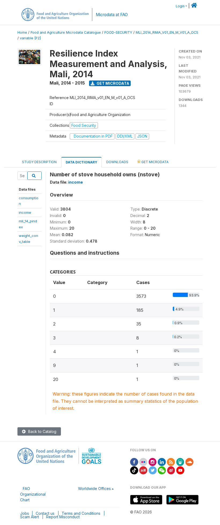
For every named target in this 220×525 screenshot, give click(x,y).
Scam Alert (29, 516)
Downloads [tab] (117, 162)
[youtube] (180, 470)
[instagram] (153, 461)
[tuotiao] (143, 470)
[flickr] (143, 461)
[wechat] (162, 470)
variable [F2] (30, 38)
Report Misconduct (63, 516)
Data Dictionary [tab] (81, 162)
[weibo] (171, 470)
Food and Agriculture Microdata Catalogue (66, 32)
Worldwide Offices (94, 488)
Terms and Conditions (81, 513)
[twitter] (153, 470)
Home (22, 32)
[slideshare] (180, 461)
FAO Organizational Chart (33, 494)
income (25, 212)
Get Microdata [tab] (154, 162)
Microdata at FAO (112, 14)
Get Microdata (112, 83)
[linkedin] (162, 461)
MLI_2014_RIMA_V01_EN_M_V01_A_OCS (167, 32)
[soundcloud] (189, 461)
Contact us (45, 513)
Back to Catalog (41, 431)
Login (180, 6)
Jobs (24, 513)
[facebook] (134, 461)
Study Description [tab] (39, 162)
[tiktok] (134, 470)
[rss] (171, 461)
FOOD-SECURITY (118, 32)
